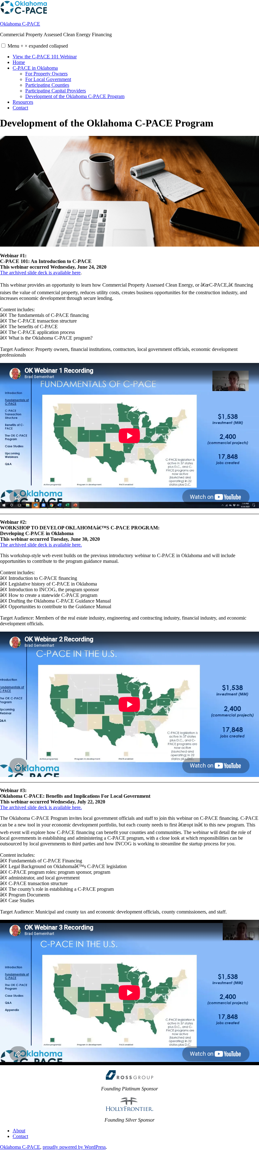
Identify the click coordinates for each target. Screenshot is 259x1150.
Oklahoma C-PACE (20, 23)
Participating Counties (47, 85)
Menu (38, 46)
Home (19, 62)
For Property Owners (46, 73)
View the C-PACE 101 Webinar (45, 56)
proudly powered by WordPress (74, 1147)
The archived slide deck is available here (40, 272)
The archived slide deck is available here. (41, 544)
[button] (3, 46)
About (19, 1130)
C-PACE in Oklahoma (35, 68)
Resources (23, 102)
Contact (20, 107)
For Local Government (48, 79)
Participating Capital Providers (55, 90)
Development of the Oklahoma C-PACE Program (74, 96)
